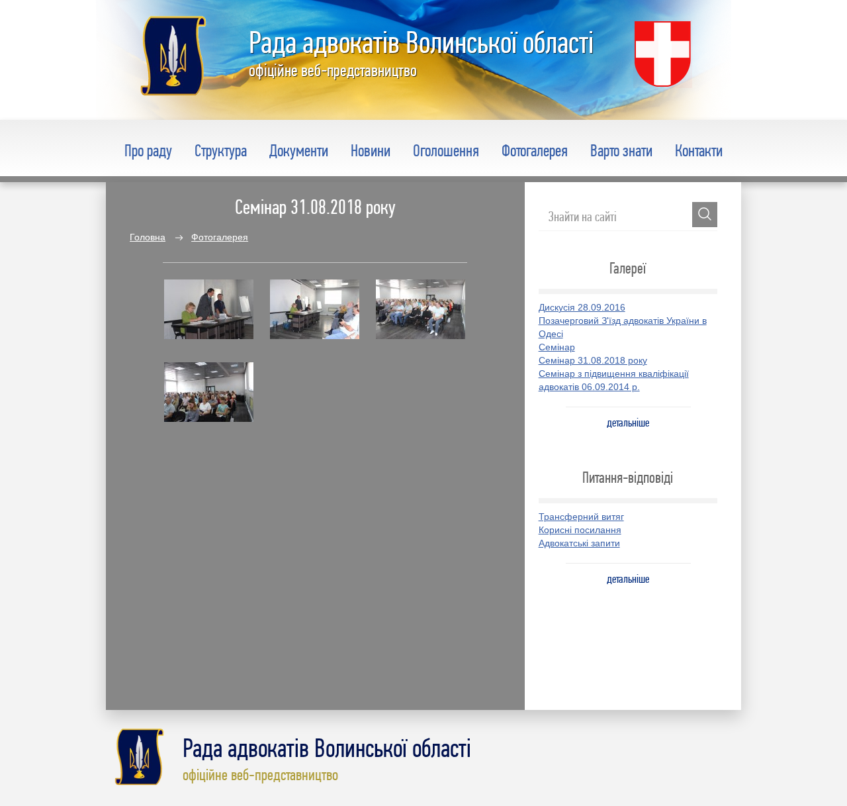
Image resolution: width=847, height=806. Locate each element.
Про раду (148, 150)
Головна (147, 237)
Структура (221, 150)
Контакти (699, 150)
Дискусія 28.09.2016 (582, 307)
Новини (370, 150)
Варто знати (621, 150)
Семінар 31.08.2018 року (593, 360)
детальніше (628, 422)
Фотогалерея (535, 150)
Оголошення (446, 150)
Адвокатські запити (579, 543)
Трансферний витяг (581, 516)
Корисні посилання (580, 530)
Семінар (557, 347)
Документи (298, 150)
